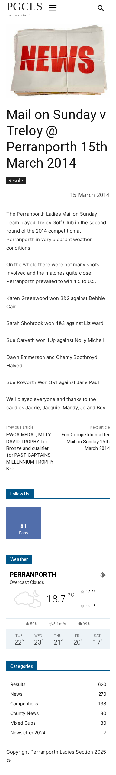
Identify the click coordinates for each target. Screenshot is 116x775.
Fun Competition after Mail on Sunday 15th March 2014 (86, 441)
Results (16, 180)
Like (23, 509)
